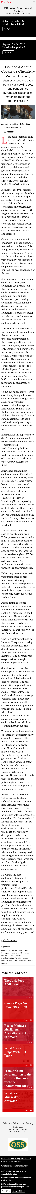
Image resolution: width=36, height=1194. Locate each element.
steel (16, 960)
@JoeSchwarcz (9, 940)
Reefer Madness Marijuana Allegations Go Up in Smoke (18, 1033)
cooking (4, 950)
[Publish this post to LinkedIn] (5, 132)
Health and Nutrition (11, 128)
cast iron (4, 963)
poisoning (5, 955)
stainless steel (6, 960)
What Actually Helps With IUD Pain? (18, 1056)
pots (20, 950)
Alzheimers (24, 953)
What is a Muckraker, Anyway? (18, 1101)
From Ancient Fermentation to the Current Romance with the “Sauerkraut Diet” (18, 1078)
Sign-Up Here (8, 29)
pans (26, 950)
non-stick (22, 960)
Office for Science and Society (18, 10)
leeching (19, 955)
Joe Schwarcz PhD (9, 124)
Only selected (19, 1191)
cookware (13, 950)
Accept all (6, 1191)
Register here (8, 52)
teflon (30, 960)
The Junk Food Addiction (18, 988)
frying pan (5, 953)
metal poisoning (7, 958)
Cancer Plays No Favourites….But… (18, 1011)
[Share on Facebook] (1, 132)
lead (12, 955)
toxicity (18, 958)
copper (25, 958)
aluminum (15, 953)
